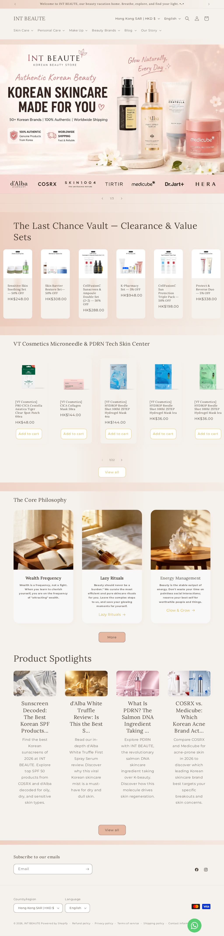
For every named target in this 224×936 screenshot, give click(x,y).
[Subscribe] (87, 869)
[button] (23, 30)
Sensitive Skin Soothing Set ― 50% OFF (18, 289)
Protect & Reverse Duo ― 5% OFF (205, 289)
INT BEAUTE (32, 923)
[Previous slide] (102, 198)
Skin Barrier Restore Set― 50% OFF (55, 289)
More (112, 637)
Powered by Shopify (54, 923)
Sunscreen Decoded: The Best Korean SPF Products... (35, 717)
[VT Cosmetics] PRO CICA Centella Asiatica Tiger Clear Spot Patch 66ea (28, 409)
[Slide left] (102, 460)
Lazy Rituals (110, 614)
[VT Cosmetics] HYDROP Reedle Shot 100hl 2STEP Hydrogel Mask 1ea (163, 407)
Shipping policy (154, 923)
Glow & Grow (178, 610)
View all (112, 472)
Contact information (181, 923)
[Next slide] (121, 198)
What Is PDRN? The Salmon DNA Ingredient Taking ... (138, 717)
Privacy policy (104, 923)
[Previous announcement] (15, 4)
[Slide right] (121, 460)
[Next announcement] (209, 4)
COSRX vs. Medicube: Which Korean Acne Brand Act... (189, 717)
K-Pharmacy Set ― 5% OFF (130, 287)
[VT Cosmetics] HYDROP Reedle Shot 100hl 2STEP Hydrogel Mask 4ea (117, 409)
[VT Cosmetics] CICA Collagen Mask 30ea (71, 405)
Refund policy (81, 923)
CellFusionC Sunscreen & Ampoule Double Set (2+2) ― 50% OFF (92, 295)
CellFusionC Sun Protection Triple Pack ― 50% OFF (168, 293)
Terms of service (128, 923)
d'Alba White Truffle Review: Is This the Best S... (86, 717)
